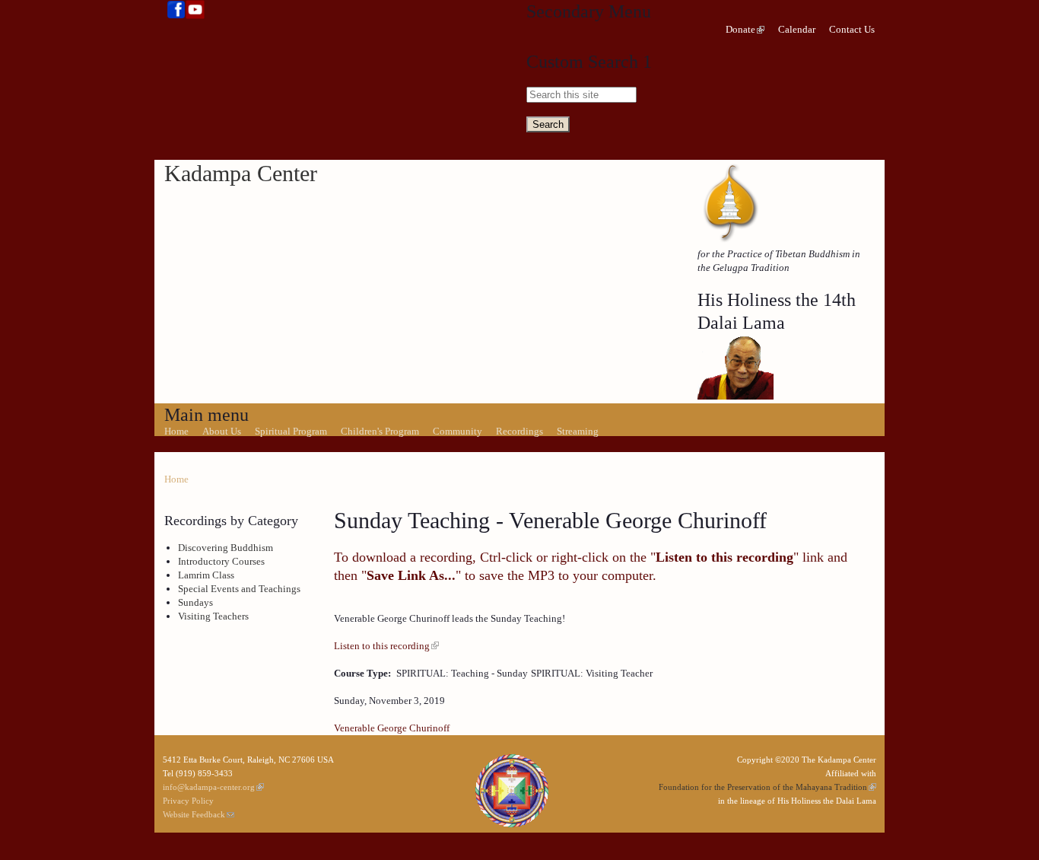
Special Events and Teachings (239, 588)
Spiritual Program (291, 431)
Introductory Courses (221, 561)
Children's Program (380, 431)
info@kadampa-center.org (209, 787)
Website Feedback (194, 814)
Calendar (796, 29)
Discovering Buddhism (225, 547)
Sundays (195, 602)
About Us (221, 431)
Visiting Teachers (213, 616)
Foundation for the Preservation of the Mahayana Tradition (763, 787)
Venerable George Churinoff (392, 728)
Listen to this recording (382, 645)
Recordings (519, 431)
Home (176, 431)
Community (457, 431)
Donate (740, 29)
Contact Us (852, 29)
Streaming (578, 431)
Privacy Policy (188, 800)
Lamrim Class (206, 575)
